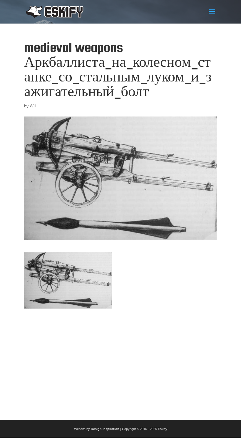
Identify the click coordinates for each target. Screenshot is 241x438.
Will (33, 106)
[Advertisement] (120, 362)
